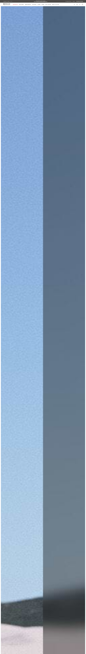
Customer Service (79, 1)
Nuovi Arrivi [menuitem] (21, 4)
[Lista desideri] (79, 4)
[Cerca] (74, 4)
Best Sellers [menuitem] (48, 4)
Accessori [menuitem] (34, 4)
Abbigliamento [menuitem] (28, 4)
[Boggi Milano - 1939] (7, 4)
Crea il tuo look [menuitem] (55, 4)
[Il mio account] (77, 4)
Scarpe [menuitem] (39, 4)
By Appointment (68, 1)
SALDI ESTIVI (15, 4)
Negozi (74, 1)
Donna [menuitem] (43, 4)
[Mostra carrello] (82, 4)
